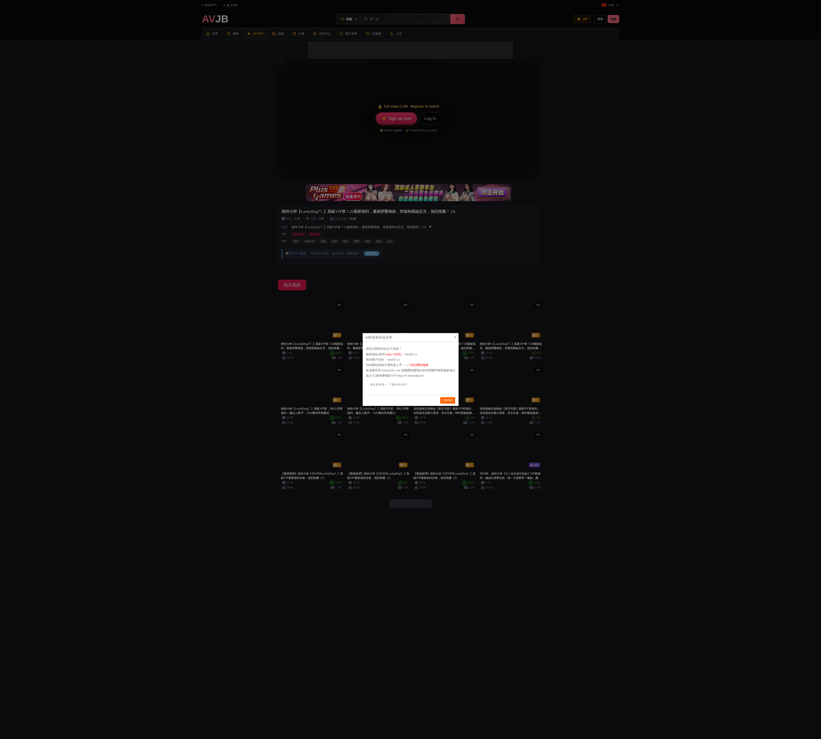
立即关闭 (448, 400)
